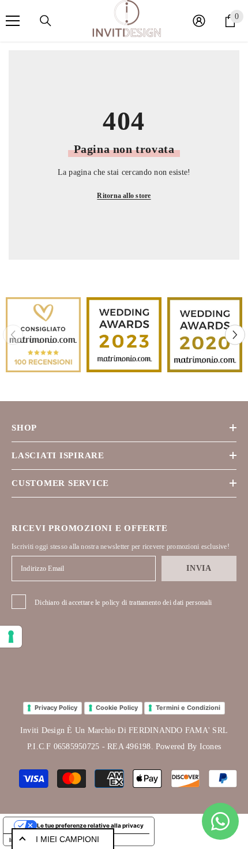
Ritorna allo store (124, 196)
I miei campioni (67, 839)
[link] (43, 334)
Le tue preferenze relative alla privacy (90, 825)
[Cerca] (45, 21)
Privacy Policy (56, 708)
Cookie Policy (117, 708)
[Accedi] (198, 20)
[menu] (13, 21)
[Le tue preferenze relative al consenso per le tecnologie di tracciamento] (11, 637)
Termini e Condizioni (188, 708)
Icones (210, 746)
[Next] (235, 335)
